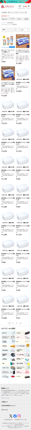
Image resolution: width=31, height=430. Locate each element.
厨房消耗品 (10, 22)
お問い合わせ (4, 409)
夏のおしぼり (4, 19)
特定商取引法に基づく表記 (20, 419)
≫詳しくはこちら (5, 398)
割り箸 (19, 19)
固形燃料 (26, 19)
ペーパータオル (12, 19)
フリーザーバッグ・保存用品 (9, 24)
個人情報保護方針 (8, 419)
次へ (21, 323)
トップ (3, 22)
